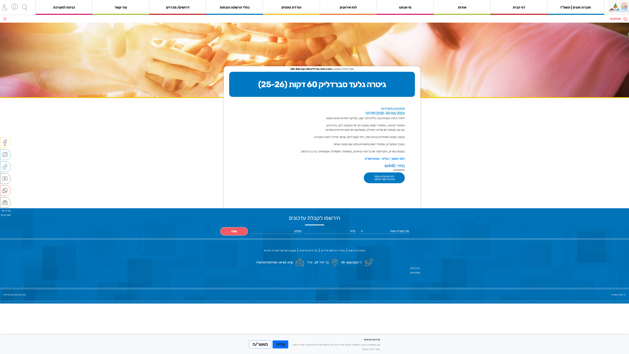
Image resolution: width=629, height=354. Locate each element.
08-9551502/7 (351, 262)
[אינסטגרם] (5, 154)
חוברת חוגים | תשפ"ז (575, 7)
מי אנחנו (405, 7)
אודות (462, 7)
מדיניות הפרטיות (415, 270)
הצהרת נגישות (356, 250)
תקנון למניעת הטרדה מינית (280, 250)
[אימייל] (5, 202)
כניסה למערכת (64, 7)
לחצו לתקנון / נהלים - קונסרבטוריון (385, 159)
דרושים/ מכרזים (178, 7)
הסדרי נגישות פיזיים (333, 250)
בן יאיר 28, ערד (318, 262)
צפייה (280, 344)
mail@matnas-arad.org (274, 262)
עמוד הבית (348, 69)
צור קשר (120, 7)
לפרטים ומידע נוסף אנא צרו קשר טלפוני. (384, 178)
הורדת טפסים (291, 7)
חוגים (337, 69)
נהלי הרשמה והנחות (234, 7)
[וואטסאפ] (5, 190)
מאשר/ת (260, 344)
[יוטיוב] (5, 178)
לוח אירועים (348, 7)
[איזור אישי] (14, 7)
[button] (24, 7)
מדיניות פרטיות (308, 250)
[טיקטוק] (5, 166)
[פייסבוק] (5, 142)
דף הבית (519, 7)
